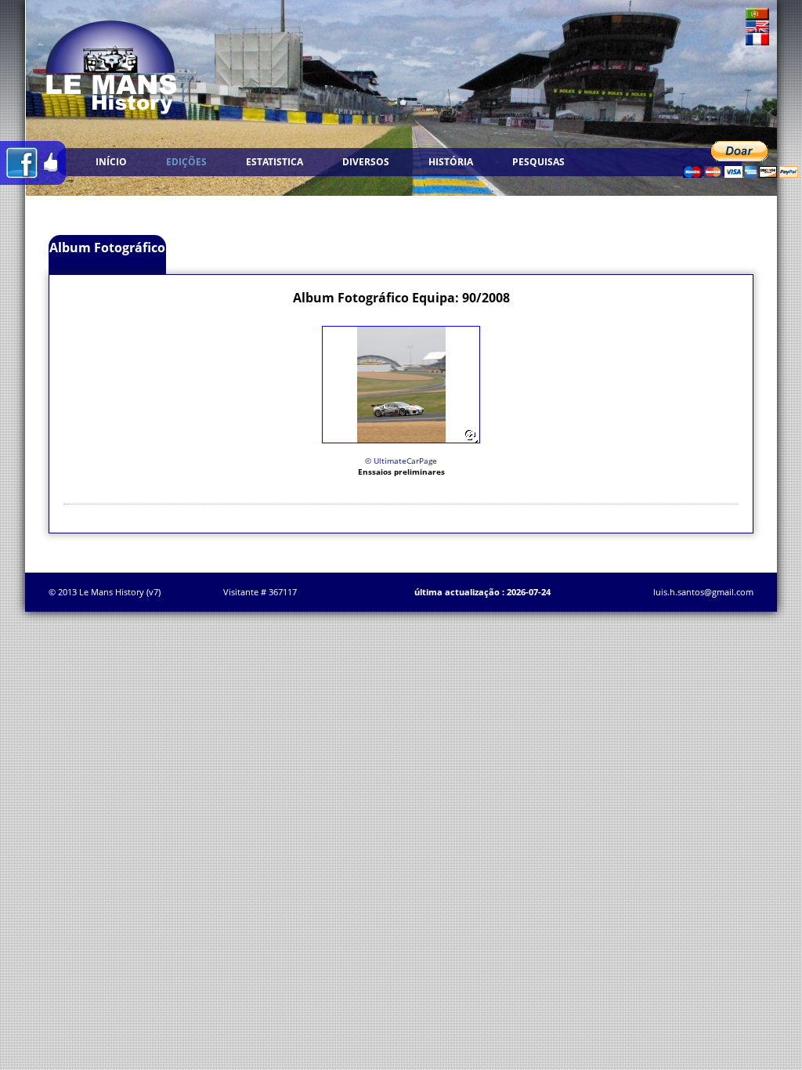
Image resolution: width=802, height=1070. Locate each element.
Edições (186, 161)
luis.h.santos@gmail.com (703, 592)
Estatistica (274, 161)
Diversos (365, 161)
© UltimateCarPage (401, 460)
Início (111, 161)
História (450, 161)
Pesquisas (538, 161)
